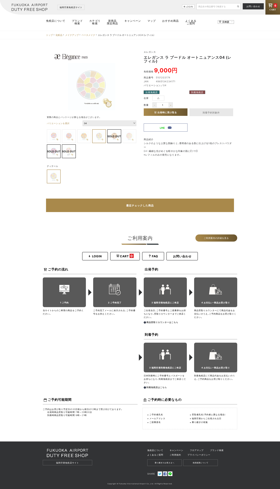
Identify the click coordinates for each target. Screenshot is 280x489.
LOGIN (97, 256)
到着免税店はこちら (156, 387)
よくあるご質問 (190, 22)
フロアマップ (197, 450)
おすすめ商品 (170, 21)
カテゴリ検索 (94, 22)
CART (272, 7)
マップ (151, 21)
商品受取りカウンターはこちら (162, 322)
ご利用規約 (175, 454)
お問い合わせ (253, 6)
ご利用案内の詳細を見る (216, 237)
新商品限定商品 (112, 22)
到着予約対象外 (211, 112)
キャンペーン (132, 21)
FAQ (155, 256)
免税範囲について (200, 462)
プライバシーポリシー (198, 454)
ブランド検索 (77, 22)
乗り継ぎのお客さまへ (164, 462)
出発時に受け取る (167, 112)
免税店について (55, 21)
